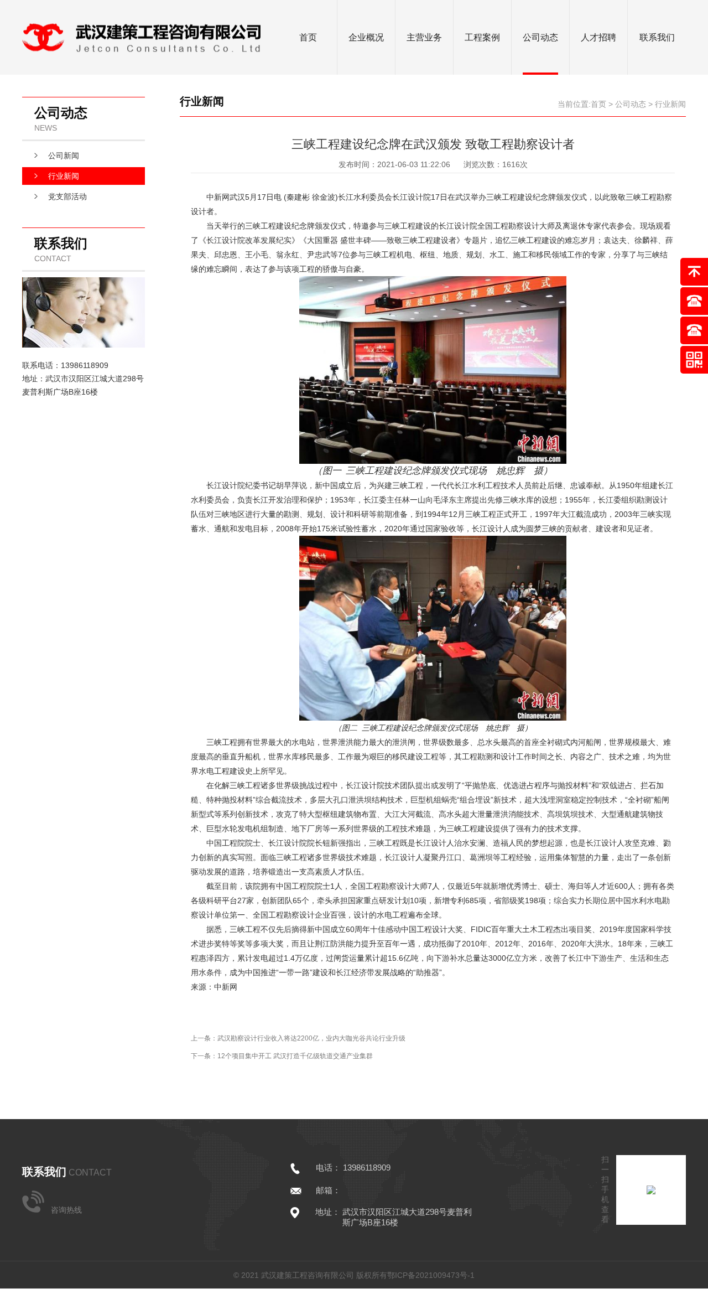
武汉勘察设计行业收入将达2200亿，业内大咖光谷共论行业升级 (311, 1038)
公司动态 (540, 37)
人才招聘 (598, 37)
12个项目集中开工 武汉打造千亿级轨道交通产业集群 (295, 1056)
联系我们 (657, 37)
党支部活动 (67, 196)
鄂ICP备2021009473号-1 (431, 1275)
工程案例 (482, 37)
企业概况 (366, 37)
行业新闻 (63, 176)
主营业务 (424, 37)
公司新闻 (63, 155)
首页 (308, 37)
